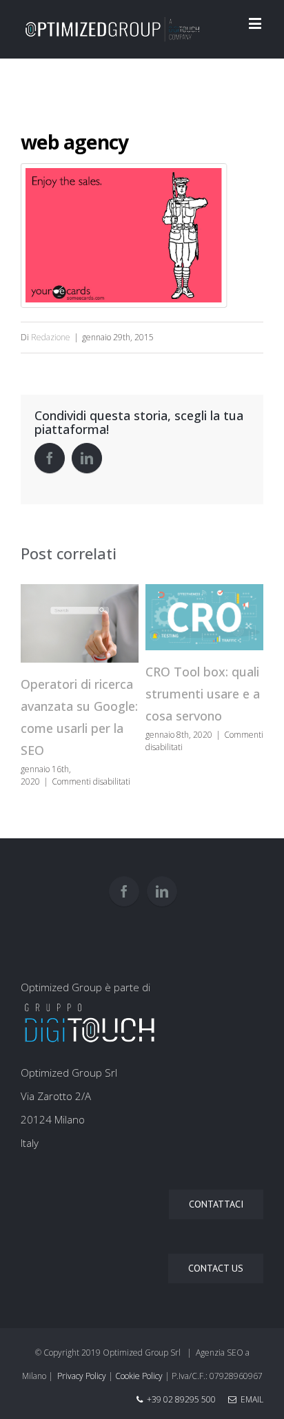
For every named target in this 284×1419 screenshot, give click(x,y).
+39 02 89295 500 (181, 1399)
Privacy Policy (81, 1376)
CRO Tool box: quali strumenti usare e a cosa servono (202, 693)
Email (249, 1399)
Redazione (50, 337)
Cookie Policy (139, 1376)
